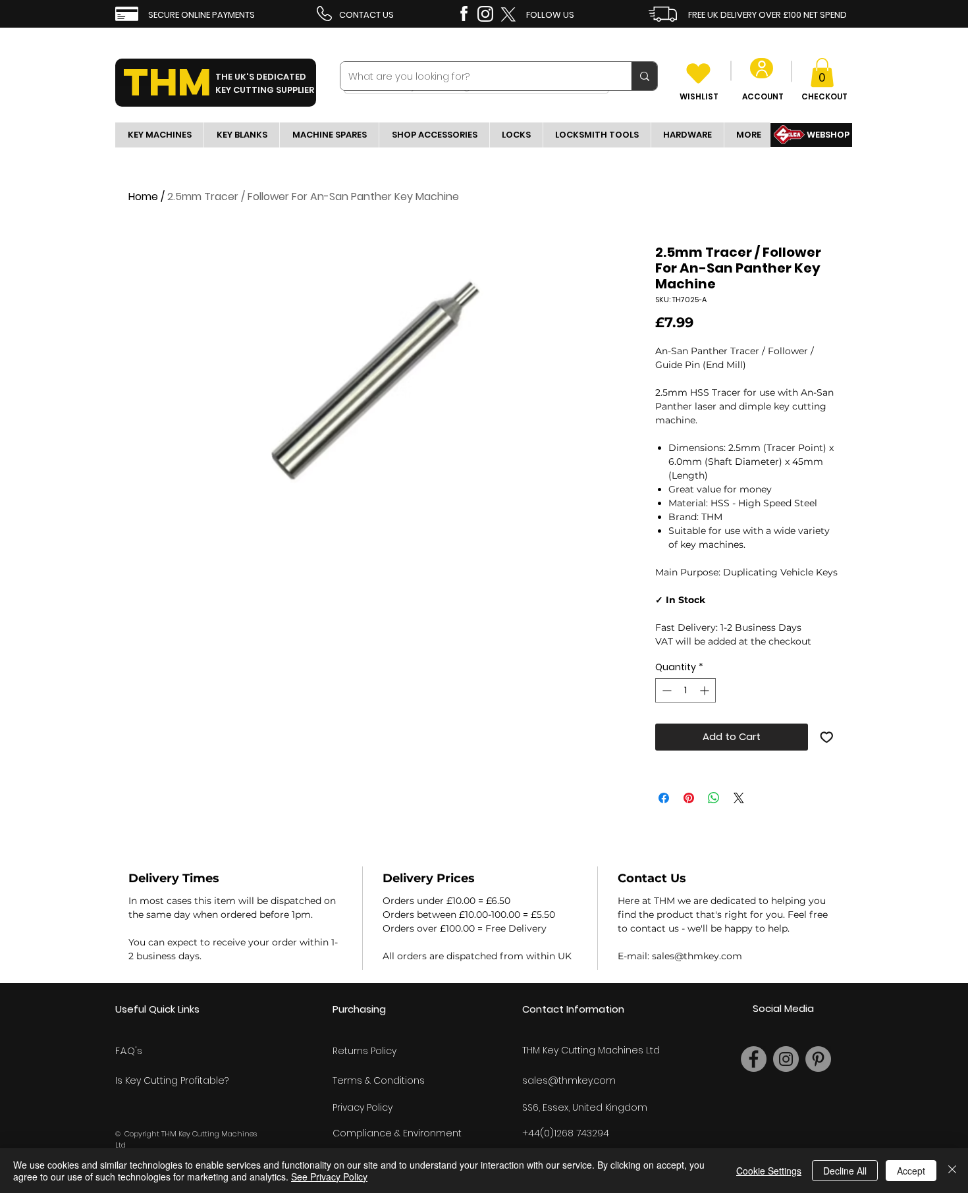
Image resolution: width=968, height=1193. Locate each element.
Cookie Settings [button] (768, 1170)
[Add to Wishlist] (826, 737)
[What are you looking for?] (644, 76)
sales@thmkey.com (569, 1080)
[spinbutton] (685, 690)
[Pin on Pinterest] (689, 798)
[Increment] (705, 690)
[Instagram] (786, 1059)
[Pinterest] (818, 1059)
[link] (822, 72)
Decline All (845, 1170)
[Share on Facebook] (664, 798)
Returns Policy (364, 1050)
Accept (911, 1170)
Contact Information (573, 1009)
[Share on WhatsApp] (714, 798)
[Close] (952, 1170)
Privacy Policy (362, 1107)
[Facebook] (753, 1059)
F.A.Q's (128, 1050)
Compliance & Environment (397, 1133)
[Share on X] (739, 798)
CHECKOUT (824, 96)
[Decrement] (665, 690)
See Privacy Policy (329, 1176)
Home (143, 196)
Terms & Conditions (379, 1080)
